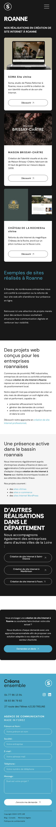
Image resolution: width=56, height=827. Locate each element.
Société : (8, 738)
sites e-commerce (23, 492)
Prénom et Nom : (12, 726)
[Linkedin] (49, 694)
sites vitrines (20, 489)
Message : (9, 776)
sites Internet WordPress (26, 495)
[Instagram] (44, 694)
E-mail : (8, 751)
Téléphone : (9, 763)
